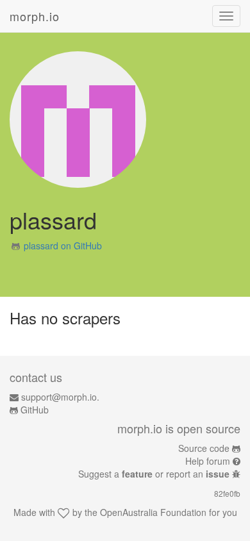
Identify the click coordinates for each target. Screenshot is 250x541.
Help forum (207, 460)
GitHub (35, 409)
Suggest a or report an (153, 473)
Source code (203, 448)
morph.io (35, 16)
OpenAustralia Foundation (153, 512)
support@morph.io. (60, 396)
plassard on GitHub (63, 245)
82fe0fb (227, 493)
